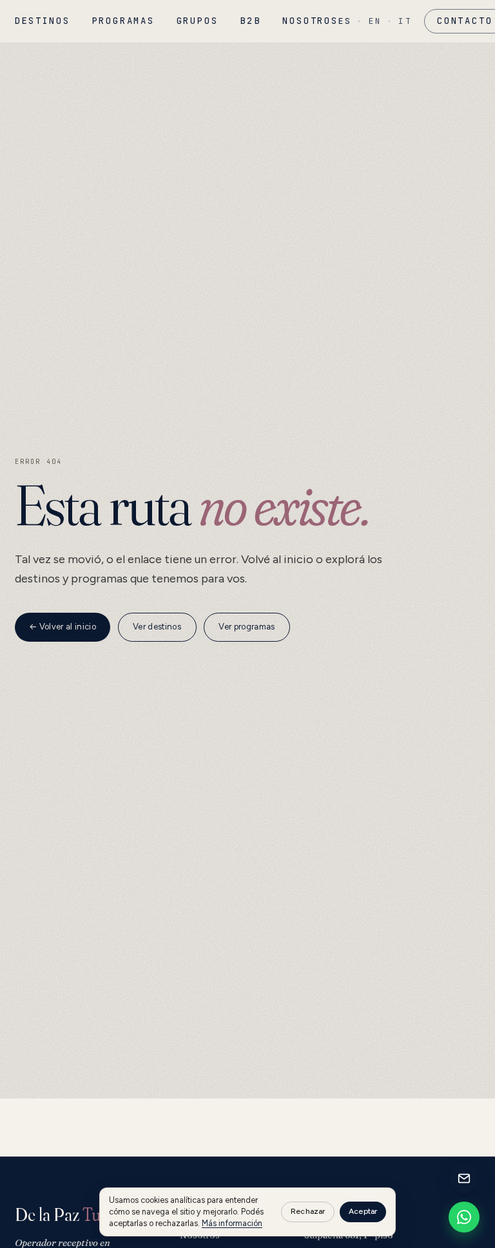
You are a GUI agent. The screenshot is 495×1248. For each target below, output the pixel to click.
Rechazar (308, 1211)
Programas (123, 20)
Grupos (197, 20)
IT (405, 20)
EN (375, 20)
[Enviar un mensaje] (464, 1178)
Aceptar (363, 1211)
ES (345, 20)
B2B (250, 20)
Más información (232, 1223)
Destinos (42, 20)
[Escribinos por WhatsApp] (464, 1217)
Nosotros (310, 20)
